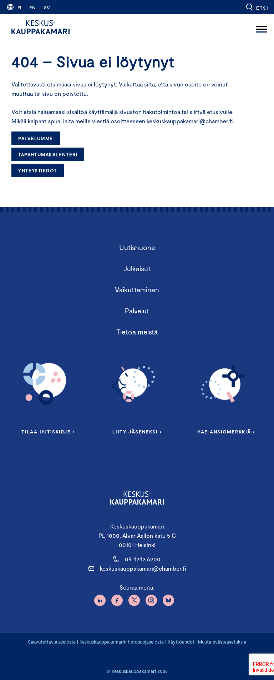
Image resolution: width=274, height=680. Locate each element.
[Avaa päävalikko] (261, 27)
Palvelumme (35, 138)
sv (47, 7)
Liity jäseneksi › (137, 432)
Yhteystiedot (37, 170)
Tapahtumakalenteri (47, 154)
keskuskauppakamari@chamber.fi (143, 568)
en (32, 7)
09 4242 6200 (143, 559)
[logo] (40, 27)
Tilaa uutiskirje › (48, 432)
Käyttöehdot (181, 642)
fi (19, 7)
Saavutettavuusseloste (52, 642)
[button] (256, 7)
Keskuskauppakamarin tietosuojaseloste (121, 642)
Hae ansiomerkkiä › (226, 432)
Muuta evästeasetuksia (222, 642)
